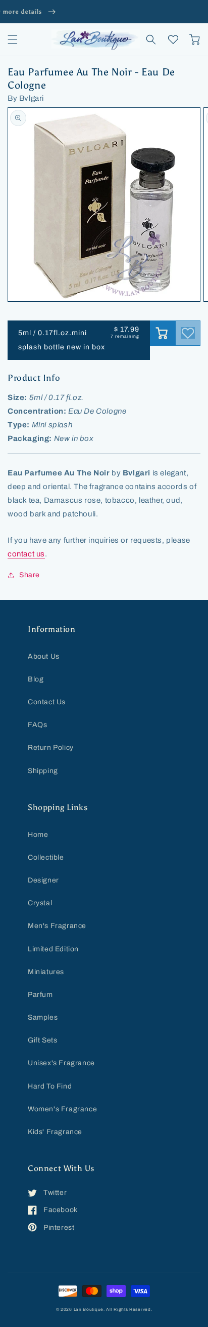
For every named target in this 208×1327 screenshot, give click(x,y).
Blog (35, 679)
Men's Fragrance (57, 926)
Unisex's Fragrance (61, 1063)
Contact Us (47, 702)
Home (38, 834)
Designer (43, 880)
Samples (43, 1017)
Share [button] (29, 575)
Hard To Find (50, 1086)
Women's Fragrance (62, 1109)
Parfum (40, 994)
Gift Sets (42, 1040)
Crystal (40, 903)
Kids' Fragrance (55, 1132)
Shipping (43, 771)
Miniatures (46, 972)
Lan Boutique (88, 1309)
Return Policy (51, 747)
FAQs (37, 725)
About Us (44, 656)
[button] (13, 39)
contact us (26, 554)
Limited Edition (53, 949)
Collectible (46, 857)
